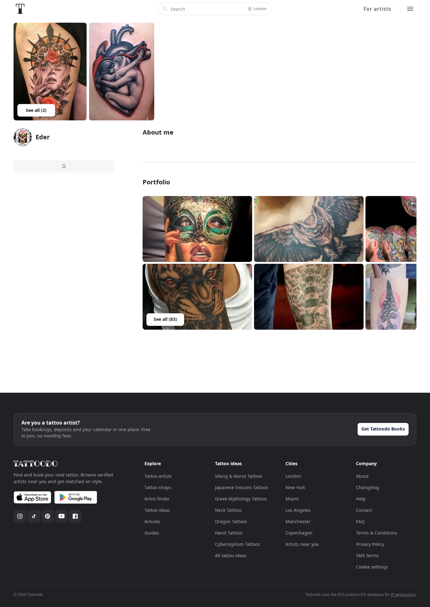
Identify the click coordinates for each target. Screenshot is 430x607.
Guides (151, 533)
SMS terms (367, 555)
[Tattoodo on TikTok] (33, 516)
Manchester (298, 521)
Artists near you (302, 544)
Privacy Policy (370, 544)
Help (361, 499)
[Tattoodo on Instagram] (20, 516)
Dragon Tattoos (231, 521)
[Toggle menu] (410, 9)
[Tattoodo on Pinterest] (47, 516)
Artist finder (157, 499)
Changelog (367, 487)
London (293, 476)
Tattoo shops (157, 487)
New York (295, 487)
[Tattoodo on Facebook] (75, 516)
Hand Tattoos (229, 533)
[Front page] (20, 9)
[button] (197, 229)
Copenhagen (299, 533)
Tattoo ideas (157, 510)
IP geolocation (403, 594)
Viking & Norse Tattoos (239, 476)
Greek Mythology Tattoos (241, 499)
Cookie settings (372, 567)
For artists (377, 8)
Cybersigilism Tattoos (237, 544)
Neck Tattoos (228, 510)
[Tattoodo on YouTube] (61, 516)
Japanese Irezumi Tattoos (241, 487)
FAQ (360, 521)
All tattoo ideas (230, 555)
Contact (364, 510)
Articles (152, 521)
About (362, 476)
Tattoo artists (158, 476)
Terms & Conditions (376, 533)
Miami (292, 499)
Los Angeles (298, 510)
